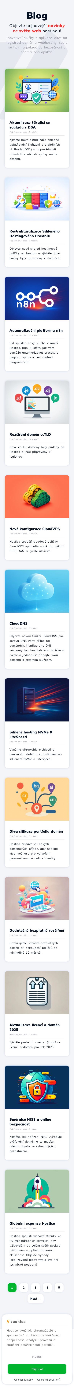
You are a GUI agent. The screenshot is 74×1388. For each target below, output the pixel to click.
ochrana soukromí (48, 1379)
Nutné (37, 1357)
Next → (35, 1298)
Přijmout (37, 1369)
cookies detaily (23, 1379)
